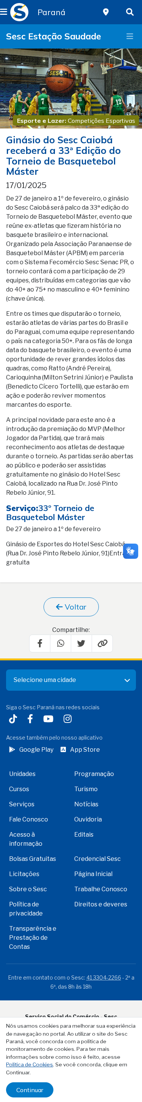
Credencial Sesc (97, 858)
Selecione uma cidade (45, 679)
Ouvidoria (88, 819)
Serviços (21, 804)
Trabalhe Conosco (100, 889)
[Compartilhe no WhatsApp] (60, 643)
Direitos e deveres (100, 904)
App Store (85, 749)
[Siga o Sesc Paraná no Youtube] (49, 720)
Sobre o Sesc (28, 889)
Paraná (51, 12)
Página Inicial (93, 874)
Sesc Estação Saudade (53, 36)
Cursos (19, 789)
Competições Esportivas (101, 120)
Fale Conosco (28, 819)
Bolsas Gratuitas (32, 858)
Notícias (86, 804)
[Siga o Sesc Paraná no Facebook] (31, 720)
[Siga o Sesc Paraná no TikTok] (14, 720)
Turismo (86, 789)
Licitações (24, 874)
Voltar (74, 606)
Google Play (36, 749)
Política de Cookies (29, 1064)
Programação (94, 774)
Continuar (29, 1090)
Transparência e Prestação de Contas (32, 937)
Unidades (22, 774)
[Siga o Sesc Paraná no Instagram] (69, 720)
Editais (84, 834)
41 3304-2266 (103, 977)
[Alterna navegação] (130, 36)
